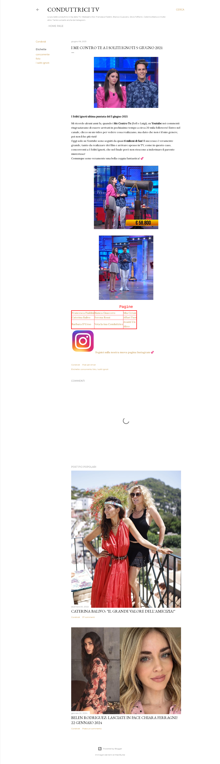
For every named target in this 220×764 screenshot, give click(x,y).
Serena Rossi (102, 317)
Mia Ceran (129, 312)
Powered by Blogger (112, 748)
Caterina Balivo (81, 317)
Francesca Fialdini (83, 312)
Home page (55, 26)
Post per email (89, 365)
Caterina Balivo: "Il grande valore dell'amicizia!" (123, 611)
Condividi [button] (41, 41)
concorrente (43, 54)
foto (38, 58)
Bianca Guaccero (104, 312)
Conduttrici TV (73, 9)
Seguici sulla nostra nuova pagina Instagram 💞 (124, 352)
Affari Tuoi (129, 317)
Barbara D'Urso (81, 324)
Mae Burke (120, 755)
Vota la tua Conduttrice (108, 324)
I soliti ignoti (42, 62)
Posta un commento (92, 728)
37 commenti (88, 617)
